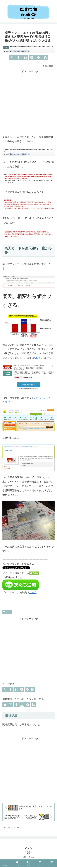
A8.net (37, 357)
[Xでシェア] (12, 57)
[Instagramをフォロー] (22, 704)
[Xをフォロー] (10, 704)
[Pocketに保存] (32, 57)
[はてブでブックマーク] (25, 57)
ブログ (8, 612)
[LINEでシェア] (38, 57)
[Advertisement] (28, 102)
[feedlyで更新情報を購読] (27, 704)
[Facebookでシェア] (18, 57)
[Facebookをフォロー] (16, 704)
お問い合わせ (28, 857)
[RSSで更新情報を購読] (33, 704)
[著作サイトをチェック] (5, 704)
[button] (45, 57)
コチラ (32, 592)
